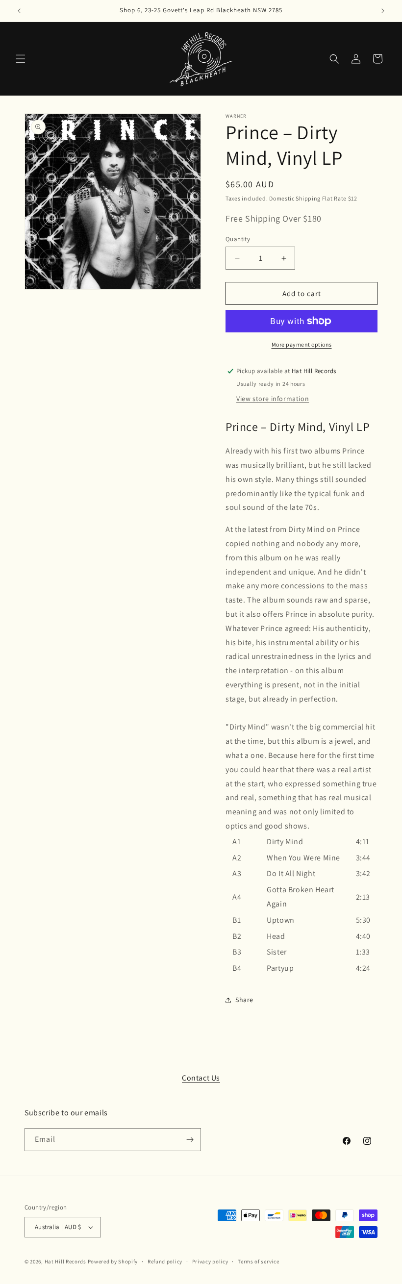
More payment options (302, 344)
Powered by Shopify (113, 1261)
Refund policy (165, 1261)
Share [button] (244, 999)
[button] (20, 59)
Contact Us (201, 1078)
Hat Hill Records (65, 1261)
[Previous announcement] (19, 11)
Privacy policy (210, 1261)
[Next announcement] (383, 11)
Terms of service (258, 1261)
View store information (272, 398)
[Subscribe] (190, 1139)
